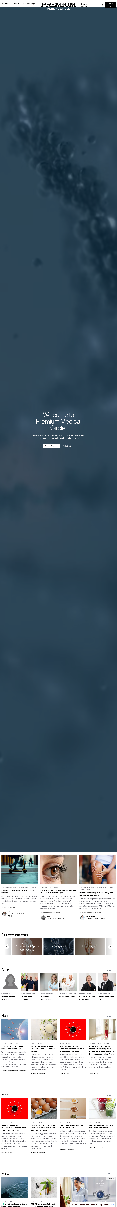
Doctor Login (110, 5)
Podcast (16, 4)
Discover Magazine (51, 446)
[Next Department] (110, 947)
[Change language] (102, 5)
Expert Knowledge (28, 4)
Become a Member (84, 5)
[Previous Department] (6, 947)
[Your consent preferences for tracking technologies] (3, 1204)
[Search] (98, 5)
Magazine (4, 4)
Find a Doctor (62, 5)
